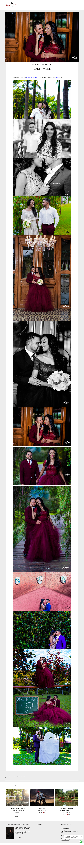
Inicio (33, 4)
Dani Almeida (29, 77)
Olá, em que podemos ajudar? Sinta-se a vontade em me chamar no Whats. (71, 837)
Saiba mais (20, 837)
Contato (65, 839)
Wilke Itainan (35, 77)
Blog (60, 4)
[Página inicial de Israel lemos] (13, 5)
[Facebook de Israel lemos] (63, 835)
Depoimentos (75, 4)
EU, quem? (67, 4)
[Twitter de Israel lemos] (61, 835)
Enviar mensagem (66, 828)
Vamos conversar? (51, 4)
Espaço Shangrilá (58, 77)
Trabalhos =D (41, 4)
